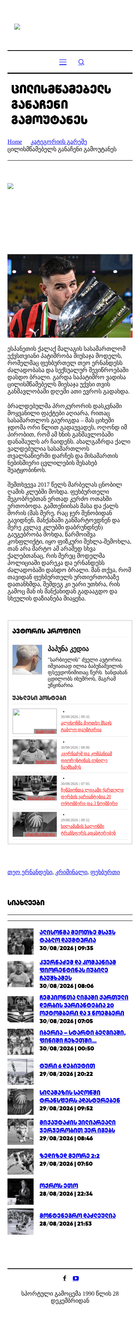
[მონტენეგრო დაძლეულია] (20, 1221)
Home (14, 142)
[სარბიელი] (70, 26)
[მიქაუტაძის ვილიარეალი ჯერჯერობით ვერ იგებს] (20, 1131)
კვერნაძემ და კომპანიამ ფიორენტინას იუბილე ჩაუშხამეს (86, 760)
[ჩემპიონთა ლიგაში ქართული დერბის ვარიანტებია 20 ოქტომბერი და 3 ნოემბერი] (20, 1009)
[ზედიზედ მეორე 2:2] (20, 1161)
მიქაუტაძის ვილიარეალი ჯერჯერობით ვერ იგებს (78, 1126)
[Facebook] (64, 1278)
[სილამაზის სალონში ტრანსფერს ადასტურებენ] (20, 1101)
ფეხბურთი (105, 872)
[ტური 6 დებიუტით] (20, 1071)
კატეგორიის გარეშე (59, 142)
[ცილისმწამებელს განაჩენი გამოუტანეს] (70, 213)
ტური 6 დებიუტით (67, 1066)
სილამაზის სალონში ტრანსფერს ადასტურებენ (88, 830)
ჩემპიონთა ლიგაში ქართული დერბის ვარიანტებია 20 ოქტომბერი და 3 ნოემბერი (92, 796)
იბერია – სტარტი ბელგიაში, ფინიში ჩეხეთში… (83, 1036)
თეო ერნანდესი (29, 872)
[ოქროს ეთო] (20, 1191)
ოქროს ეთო (59, 1186)
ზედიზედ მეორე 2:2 (70, 1156)
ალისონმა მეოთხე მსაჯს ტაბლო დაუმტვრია (86, 726)
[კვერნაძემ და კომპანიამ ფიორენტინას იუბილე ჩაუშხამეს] (20, 973)
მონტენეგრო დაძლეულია (78, 1216)
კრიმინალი (71, 872)
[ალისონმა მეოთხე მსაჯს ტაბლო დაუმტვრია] (20, 941)
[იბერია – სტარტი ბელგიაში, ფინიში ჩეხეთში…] (20, 1041)
